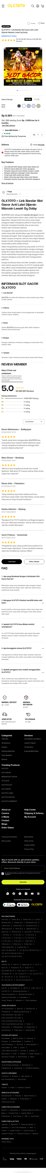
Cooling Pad (13, 1113)
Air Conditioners (8, 1009)
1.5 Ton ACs (29, 935)
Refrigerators (18, 1027)
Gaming (4, 759)
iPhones (18, 1096)
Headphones (6, 1068)
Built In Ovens (18, 1038)
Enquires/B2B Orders (31, 751)
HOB (15, 1048)
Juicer (22, 1048)
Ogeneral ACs (31, 929)
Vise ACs (5, 919)
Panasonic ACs (31, 926)
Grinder (23, 1051)
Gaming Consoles (25, 994)
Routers (35, 1134)
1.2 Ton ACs (17, 935)
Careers (5, 813)
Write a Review (34, 562)
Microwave (6, 1054)
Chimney (30, 1038)
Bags (3, 1113)
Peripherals (6, 1116)
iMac (31, 1127)
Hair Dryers (22, 1079)
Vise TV (16, 965)
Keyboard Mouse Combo (30, 1110)
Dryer (29, 1024)
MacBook (14, 1124)
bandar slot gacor (31, 215)
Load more (11, 562)
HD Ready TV (15, 988)
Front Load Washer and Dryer (13, 1024)
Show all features (7, 183)
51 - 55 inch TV (22, 977)
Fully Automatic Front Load (12, 1021)
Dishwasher (6, 1027)
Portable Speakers (32, 1068)
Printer (4, 1131)
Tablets (4, 1087)
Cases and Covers (8, 1102)
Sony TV (5, 968)
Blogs (4, 824)
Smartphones (7, 1096)
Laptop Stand (26, 1113)
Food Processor (7, 1044)
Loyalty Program (30, 743)
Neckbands (26, 1065)
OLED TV (28, 968)
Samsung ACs (7, 929)
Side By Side (30, 1030)
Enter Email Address (12, 868)
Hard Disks (35, 1116)
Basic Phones (29, 1096)
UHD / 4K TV (36, 988)
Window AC (30, 1009)
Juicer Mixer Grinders (9, 1051)
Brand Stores (28, 837)
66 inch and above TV (24, 980)
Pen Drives (17, 1116)
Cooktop (27, 1041)
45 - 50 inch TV (7, 977)
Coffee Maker (16, 1041)
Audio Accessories (8, 994)
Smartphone (6, 743)
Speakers (18, 1000)
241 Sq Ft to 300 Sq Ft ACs (12, 956)
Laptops (4, 747)
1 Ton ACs (5, 935)
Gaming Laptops (27, 1124)
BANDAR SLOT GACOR (9, 777)
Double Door (6, 1030)
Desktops (5, 1127)
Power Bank (24, 1099)
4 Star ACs (17, 944)
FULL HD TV (22, 971)
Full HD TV (6, 991)
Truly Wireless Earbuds (10, 1065)
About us (6, 810)
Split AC (20, 1009)
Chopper (5, 1041)
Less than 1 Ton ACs (32, 932)
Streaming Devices (20, 991)
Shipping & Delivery (34, 813)
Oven (15, 1054)
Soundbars (23, 997)
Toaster (23, 1054)
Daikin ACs (27, 919)
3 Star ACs (5, 944)
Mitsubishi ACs (31, 922)
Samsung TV (27, 965)
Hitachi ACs (17, 926)
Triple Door (18, 1030)
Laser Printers (29, 1131)
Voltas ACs (16, 919)
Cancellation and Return (32, 739)
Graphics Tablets (24, 1087)
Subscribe (23, 882)
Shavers (15, 1076)
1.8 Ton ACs (6, 938)
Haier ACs (19, 929)
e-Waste (5, 817)
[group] (28, 99)
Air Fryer (20, 1044)
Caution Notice (29, 845)
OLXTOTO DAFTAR (8, 797)
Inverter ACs (21, 947)
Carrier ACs (6, 926)
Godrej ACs (18, 922)
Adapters (13, 1099)
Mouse (4, 1110)
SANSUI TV (6, 965)
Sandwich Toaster (8, 1057)
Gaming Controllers (9, 997)
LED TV (4, 988)
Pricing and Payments (9, 837)
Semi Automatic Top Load (11, 1018)
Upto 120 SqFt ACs (9, 950)
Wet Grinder (22, 1057)
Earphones (18, 1068)
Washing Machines (8, 751)
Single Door (31, 1027)
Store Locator (6, 841)
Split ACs (5, 932)
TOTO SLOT (5, 781)
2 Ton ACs (18, 938)
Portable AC (6, 1012)
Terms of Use (28, 841)
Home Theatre (7, 1000)
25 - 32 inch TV (21, 974)
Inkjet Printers (15, 1131)
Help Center (30, 810)
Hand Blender (31, 1044)
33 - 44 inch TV (35, 974)
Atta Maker (6, 1038)
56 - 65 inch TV (7, 980)
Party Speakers (7, 755)
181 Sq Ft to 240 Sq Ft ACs (12, 953)
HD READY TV (7, 974)
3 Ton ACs (18, 941)
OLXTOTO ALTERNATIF (9, 801)
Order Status (8, 828)
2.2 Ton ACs (29, 938)
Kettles (32, 1051)
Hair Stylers (25, 1076)
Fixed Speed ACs (8, 947)
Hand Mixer (6, 1048)
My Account (30, 817)
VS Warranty (28, 747)
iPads (12, 1087)
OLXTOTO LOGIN (7, 793)
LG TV (37, 965)
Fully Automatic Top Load (11, 1015)
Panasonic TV (16, 968)
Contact (5, 820)
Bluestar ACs (6, 922)
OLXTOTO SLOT (7, 785)
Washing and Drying (21, 1012)
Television (5, 739)
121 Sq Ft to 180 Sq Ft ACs (29, 950)
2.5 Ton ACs (6, 941)
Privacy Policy (29, 849)
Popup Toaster (34, 1054)
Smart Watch (6, 1142)
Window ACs (16, 932)
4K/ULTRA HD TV (8, 971)
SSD (26, 1116)
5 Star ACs (28, 944)
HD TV (32, 971)
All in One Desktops (19, 1127)
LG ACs (37, 919)
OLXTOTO (6, 215)
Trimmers (5, 1076)
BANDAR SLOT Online (9, 36)
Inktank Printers (7, 1134)
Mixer (32, 1057)
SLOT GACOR (6, 773)
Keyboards (14, 1110)
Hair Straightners (8, 1079)
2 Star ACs (29, 941)
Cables (4, 1099)
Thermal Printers (23, 1134)
